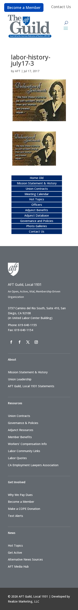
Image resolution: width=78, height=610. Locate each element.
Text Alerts (15, 516)
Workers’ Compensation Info (27, 444)
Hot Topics (36, 199)
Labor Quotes (17, 458)
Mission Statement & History (37, 183)
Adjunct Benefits (36, 210)
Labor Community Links (24, 451)
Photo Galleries (36, 226)
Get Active (15, 553)
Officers (36, 205)
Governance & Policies (23, 423)
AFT (17, 71)
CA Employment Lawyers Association (33, 465)
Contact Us (61, 6)
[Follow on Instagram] (36, 342)
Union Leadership (19, 379)
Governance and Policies (36, 221)
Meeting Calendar (37, 194)
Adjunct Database (36, 215)
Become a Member (24, 7)
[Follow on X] (28, 342)
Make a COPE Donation (24, 509)
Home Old (36, 178)
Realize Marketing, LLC (23, 601)
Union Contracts (37, 189)
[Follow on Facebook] (11, 342)
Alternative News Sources (25, 559)
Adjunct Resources (20, 430)
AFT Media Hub (18, 566)
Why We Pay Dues (20, 495)
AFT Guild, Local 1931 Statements (31, 386)
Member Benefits (20, 437)
